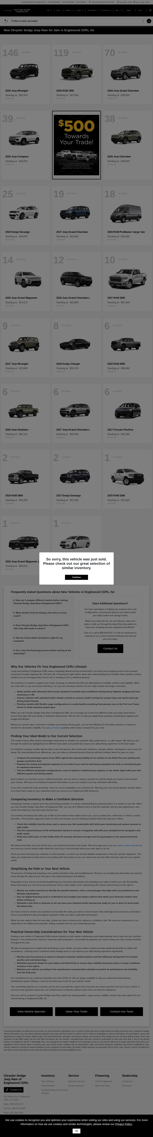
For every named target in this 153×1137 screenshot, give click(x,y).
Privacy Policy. (124, 1124)
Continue (76, 577)
